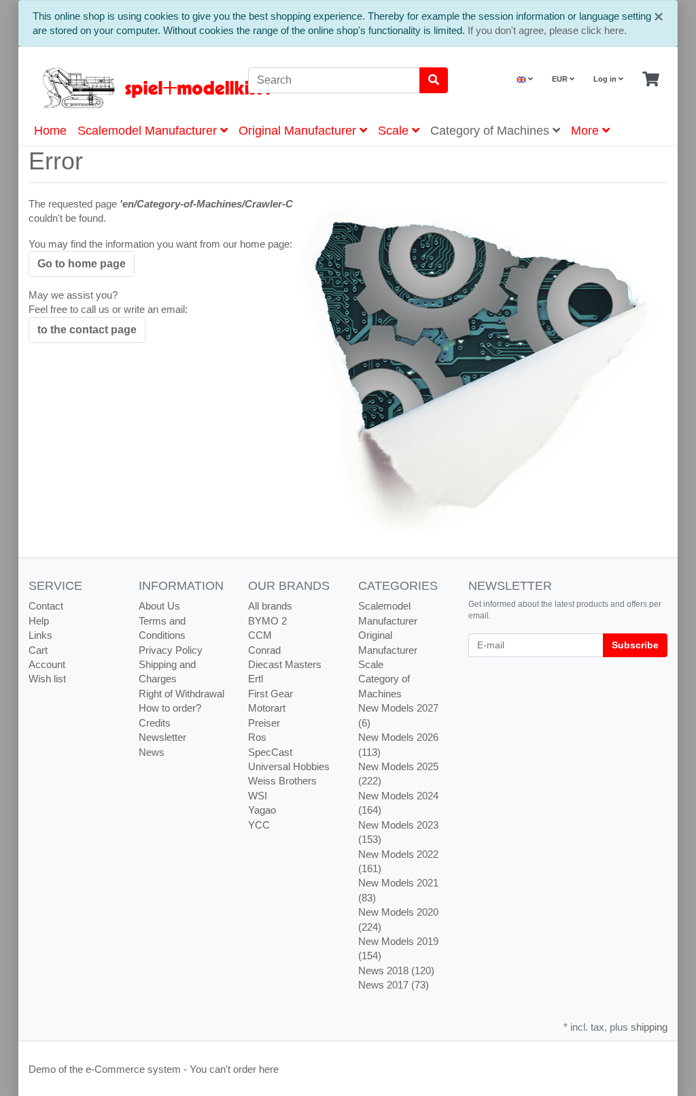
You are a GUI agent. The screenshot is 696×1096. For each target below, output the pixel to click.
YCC (259, 825)
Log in (606, 79)
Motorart (266, 708)
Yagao (262, 810)
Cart (38, 650)
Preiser (264, 723)
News (151, 752)
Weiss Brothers (282, 780)
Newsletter (162, 737)
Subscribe (635, 645)
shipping (649, 1027)
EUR (561, 79)
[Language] (524, 79)
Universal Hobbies (289, 766)
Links (40, 635)
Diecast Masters (284, 664)
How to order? (170, 708)
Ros (257, 737)
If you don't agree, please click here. (547, 30)
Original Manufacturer (299, 130)
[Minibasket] (650, 79)
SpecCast (270, 752)
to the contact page (87, 329)
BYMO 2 (267, 621)
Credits (155, 723)
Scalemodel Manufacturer (148, 130)
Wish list (47, 678)
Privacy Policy (171, 650)
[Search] (433, 80)
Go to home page (81, 263)
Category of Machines (491, 130)
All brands (270, 606)
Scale (395, 130)
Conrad (264, 650)
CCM (260, 635)
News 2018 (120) (396, 970)
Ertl (255, 678)
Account (47, 664)
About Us (159, 606)
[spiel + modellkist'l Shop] (128, 87)
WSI (257, 795)
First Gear (270, 693)
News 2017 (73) (393, 985)
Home (50, 130)
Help (39, 621)
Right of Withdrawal (181, 693)
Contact (46, 606)
